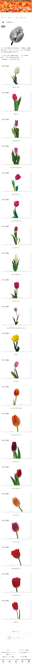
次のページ (16, 631)
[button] (28, 378)
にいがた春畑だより (24, 652)
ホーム (8, 650)
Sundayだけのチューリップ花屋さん (8, 653)
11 (18, 637)
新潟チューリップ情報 (8, 656)
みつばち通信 (23, 656)
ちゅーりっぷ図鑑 (23, 650)
